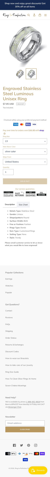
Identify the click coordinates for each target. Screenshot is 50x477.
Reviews (9, 317)
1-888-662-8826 (33, 402)
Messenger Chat (14, 407)
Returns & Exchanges (14, 344)
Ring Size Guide (12, 372)
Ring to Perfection (21, 468)
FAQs (7, 324)
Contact (8, 310)
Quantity (6, 167)
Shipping (9, 331)
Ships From (7, 157)
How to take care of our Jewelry (19, 365)
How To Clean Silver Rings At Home (20, 379)
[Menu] (45, 15)
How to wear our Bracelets (17, 358)
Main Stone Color (9, 147)
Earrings (8, 279)
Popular (8, 292)
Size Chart (23, 204)
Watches (9, 285)
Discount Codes (12, 351)
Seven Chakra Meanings (15, 385)
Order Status (10, 338)
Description (10, 204)
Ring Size (6, 136)
